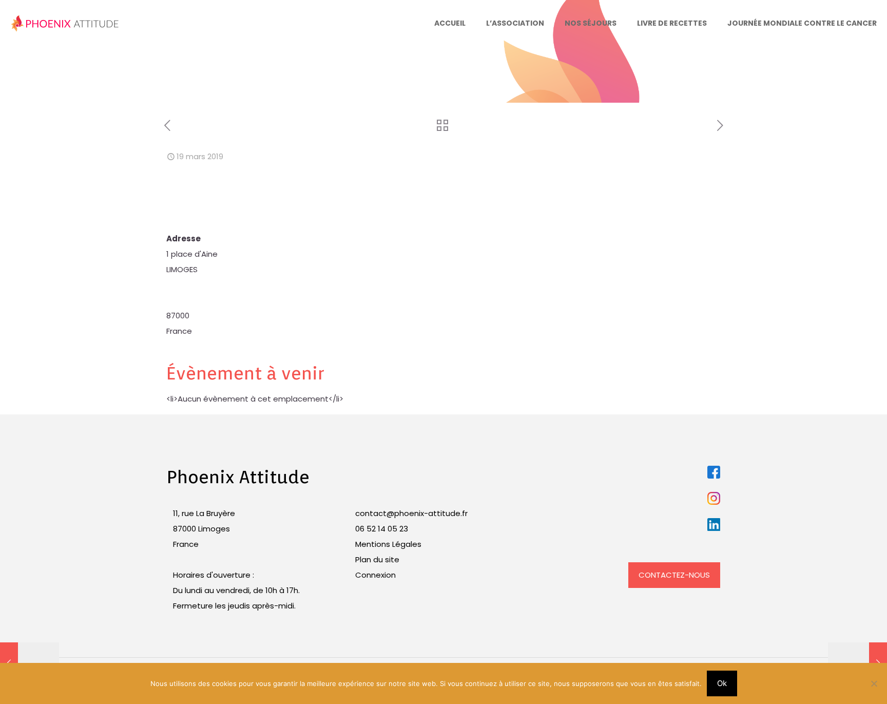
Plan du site (377, 559)
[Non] (874, 683)
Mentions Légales (388, 544)
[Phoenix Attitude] (65, 23)
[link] (713, 472)
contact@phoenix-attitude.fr (411, 513)
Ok (722, 683)
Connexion (375, 574)
